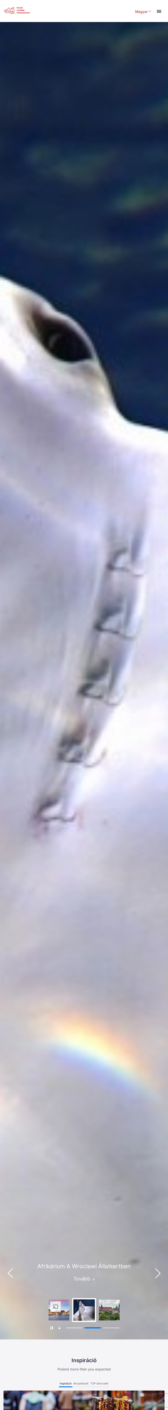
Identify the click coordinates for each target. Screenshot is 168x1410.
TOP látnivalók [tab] (99, 1383)
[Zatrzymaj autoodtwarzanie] (51, 1327)
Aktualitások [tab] (81, 1383)
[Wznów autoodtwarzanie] (60, 1328)
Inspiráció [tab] (66, 1383)
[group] (59, 1310)
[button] (158, 1273)
